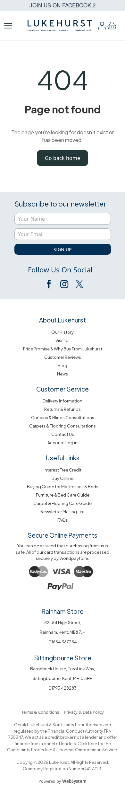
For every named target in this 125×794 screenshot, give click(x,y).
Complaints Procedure (29, 749)
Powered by (62, 781)
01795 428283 (62, 688)
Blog (62, 365)
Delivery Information (62, 400)
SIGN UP (62, 249)
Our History (62, 332)
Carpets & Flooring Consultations (62, 425)
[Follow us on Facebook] (49, 284)
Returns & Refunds (62, 409)
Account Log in (62, 442)
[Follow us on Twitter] (79, 284)
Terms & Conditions (40, 712)
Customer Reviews (62, 357)
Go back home (62, 158)
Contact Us (62, 434)
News (62, 373)
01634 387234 (62, 641)
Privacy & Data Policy (84, 712)
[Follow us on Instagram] (64, 284)
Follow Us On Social (60, 269)
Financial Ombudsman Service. (87, 749)
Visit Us (62, 340)
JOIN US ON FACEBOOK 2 (62, 5)
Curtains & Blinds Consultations (62, 417)
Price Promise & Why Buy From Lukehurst (62, 348)
